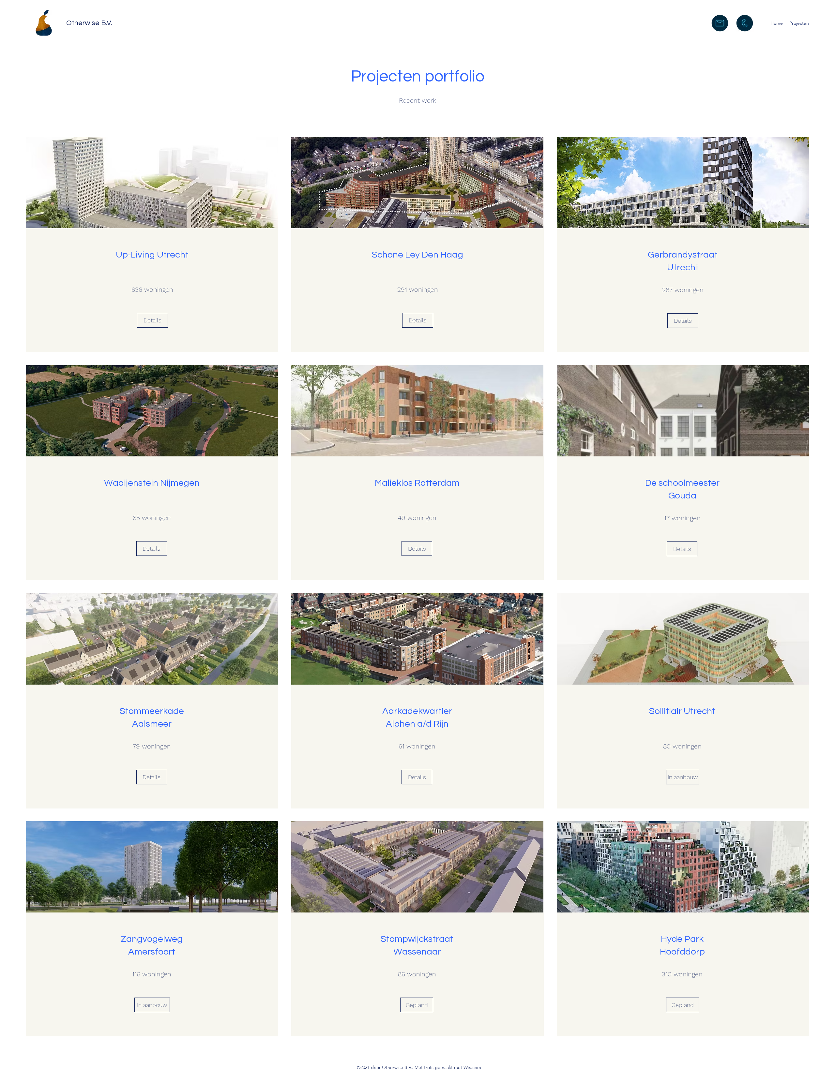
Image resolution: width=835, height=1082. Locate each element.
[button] (416, 1005)
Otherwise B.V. (89, 23)
